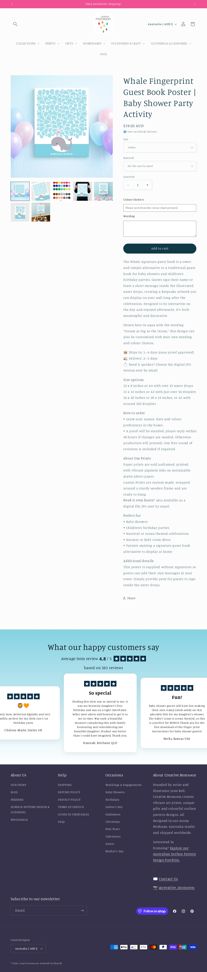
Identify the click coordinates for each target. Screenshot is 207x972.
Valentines (113, 836)
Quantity (128, 176)
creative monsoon (29, 963)
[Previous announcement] (11, 4)
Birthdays (112, 799)
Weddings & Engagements (124, 784)
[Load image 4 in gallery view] (82, 191)
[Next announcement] (195, 4)
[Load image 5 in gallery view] (103, 191)
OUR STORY (18, 784)
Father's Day (114, 807)
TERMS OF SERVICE (71, 807)
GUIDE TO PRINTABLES (73, 814)
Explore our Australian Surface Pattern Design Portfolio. (174, 854)
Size (125, 139)
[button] (15, 24)
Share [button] (131, 598)
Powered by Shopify (51, 963)
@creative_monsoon (177, 887)
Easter (110, 843)
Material (128, 157)
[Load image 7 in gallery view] (41, 212)
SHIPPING (65, 784)
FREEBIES (17, 799)
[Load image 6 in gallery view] (20, 212)
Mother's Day (115, 851)
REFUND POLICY (69, 792)
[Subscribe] (82, 911)
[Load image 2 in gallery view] (41, 191)
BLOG (14, 792)
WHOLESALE (19, 819)
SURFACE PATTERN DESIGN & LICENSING (30, 809)
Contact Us (168, 878)
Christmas (113, 821)
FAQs (61, 821)
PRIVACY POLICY (69, 799)
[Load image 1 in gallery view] (20, 191)
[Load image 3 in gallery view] (61, 191)
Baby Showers (115, 792)
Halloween (113, 814)
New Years (113, 829)
